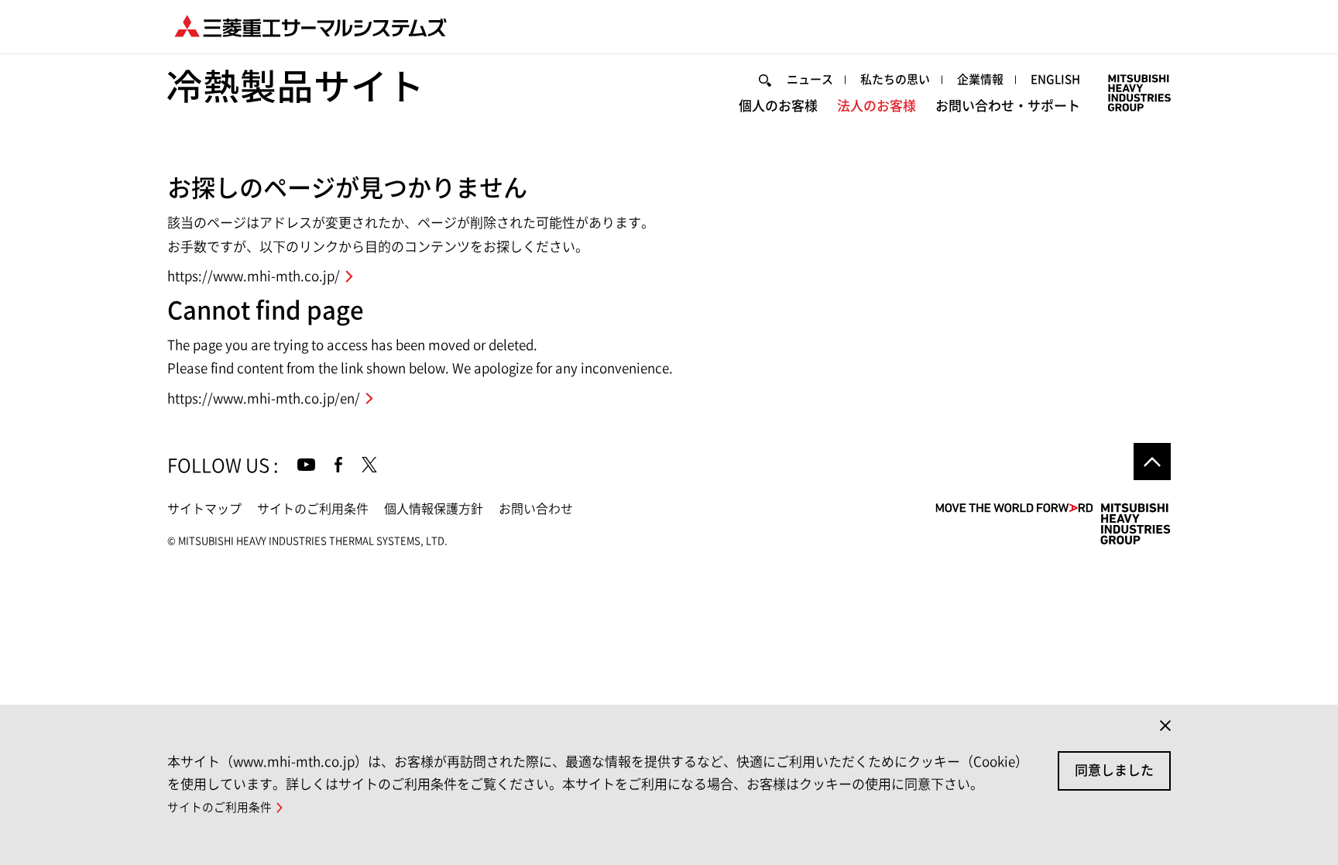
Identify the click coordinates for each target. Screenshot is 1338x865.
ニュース (810, 79)
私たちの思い (895, 79)
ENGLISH (1055, 79)
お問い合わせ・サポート (1007, 105)
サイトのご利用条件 (313, 509)
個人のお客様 (778, 105)
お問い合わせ (536, 509)
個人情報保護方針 (433, 509)
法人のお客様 (876, 105)
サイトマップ (204, 509)
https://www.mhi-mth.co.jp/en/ (263, 398)
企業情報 (980, 79)
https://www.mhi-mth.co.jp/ (253, 276)
